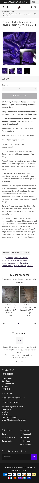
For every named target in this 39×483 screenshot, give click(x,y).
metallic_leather (22, 263)
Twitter (26, 432)
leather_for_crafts (21, 258)
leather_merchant (8, 263)
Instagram (27, 439)
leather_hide (22, 260)
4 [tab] (22, 323)
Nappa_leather (7, 266)
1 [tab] (16, 323)
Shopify (13, 465)
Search (4, 429)
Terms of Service (8, 432)
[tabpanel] (10, 301)
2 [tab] (18, 323)
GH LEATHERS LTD (8, 12)
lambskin (9, 258)
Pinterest (26, 436)
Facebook (27, 429)
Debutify (25, 465)
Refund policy (7, 436)
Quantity (5, 85)
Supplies (30, 266)
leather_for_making (9, 260)
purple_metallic (20, 266)
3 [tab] (20, 323)
